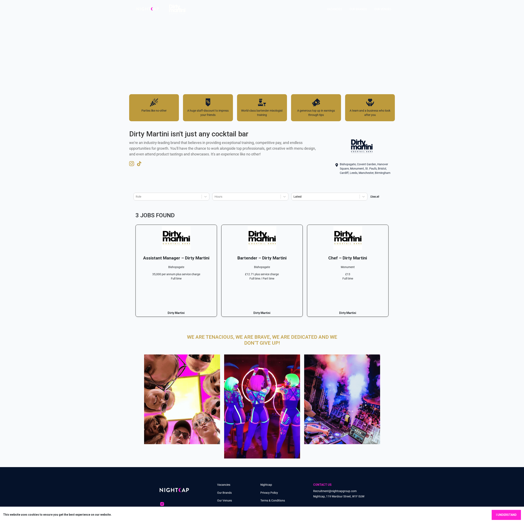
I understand (506, 514)
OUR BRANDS (358, 9)
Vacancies (223, 484)
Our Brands (224, 492)
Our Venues (224, 500)
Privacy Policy (269, 492)
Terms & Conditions (272, 500)
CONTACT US (322, 484)
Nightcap (266, 484)
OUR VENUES (382, 9)
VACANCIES (334, 9)
